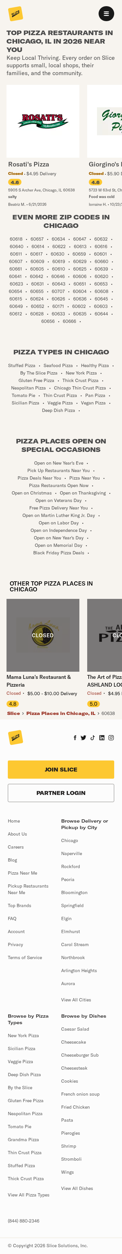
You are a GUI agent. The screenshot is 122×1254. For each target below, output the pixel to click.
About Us (17, 834)
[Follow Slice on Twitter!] (83, 738)
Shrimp (68, 1146)
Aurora (68, 983)
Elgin (66, 918)
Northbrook (73, 957)
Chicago (69, 840)
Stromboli (71, 1159)
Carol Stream (75, 944)
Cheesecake (73, 1042)
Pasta (67, 1120)
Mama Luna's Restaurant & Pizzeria (39, 681)
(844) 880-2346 (23, 1221)
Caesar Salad (75, 1029)
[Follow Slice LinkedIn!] (102, 738)
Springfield (72, 905)
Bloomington (74, 892)
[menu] (106, 13)
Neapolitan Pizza (25, 1113)
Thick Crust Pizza (26, 1178)
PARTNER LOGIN (61, 793)
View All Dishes (77, 1188)
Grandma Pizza (23, 1139)
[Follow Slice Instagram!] (111, 738)
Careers (16, 847)
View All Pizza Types (28, 1195)
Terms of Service (25, 957)
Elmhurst (70, 931)
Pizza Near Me (22, 873)
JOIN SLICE (61, 769)
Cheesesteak (74, 1068)
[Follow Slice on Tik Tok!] (92, 738)
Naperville (71, 853)
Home (14, 821)
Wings (67, 1172)
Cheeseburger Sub (80, 1055)
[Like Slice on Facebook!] (75, 738)
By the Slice (20, 1087)
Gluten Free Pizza (26, 1100)
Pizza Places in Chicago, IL (60, 713)
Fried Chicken (75, 1107)
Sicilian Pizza (21, 1048)
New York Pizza (23, 1035)
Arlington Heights (79, 970)
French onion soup (80, 1094)
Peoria (68, 879)
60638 (108, 713)
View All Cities (76, 1000)
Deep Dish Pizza (24, 1074)
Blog (12, 860)
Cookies (69, 1081)
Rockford (70, 866)
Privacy (15, 944)
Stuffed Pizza (21, 1165)
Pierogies (70, 1133)
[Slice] (15, 14)
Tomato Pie (19, 1126)
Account (16, 931)
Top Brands (19, 905)
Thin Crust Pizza (25, 1152)
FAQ (12, 918)
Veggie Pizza (20, 1061)
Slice (13, 713)
